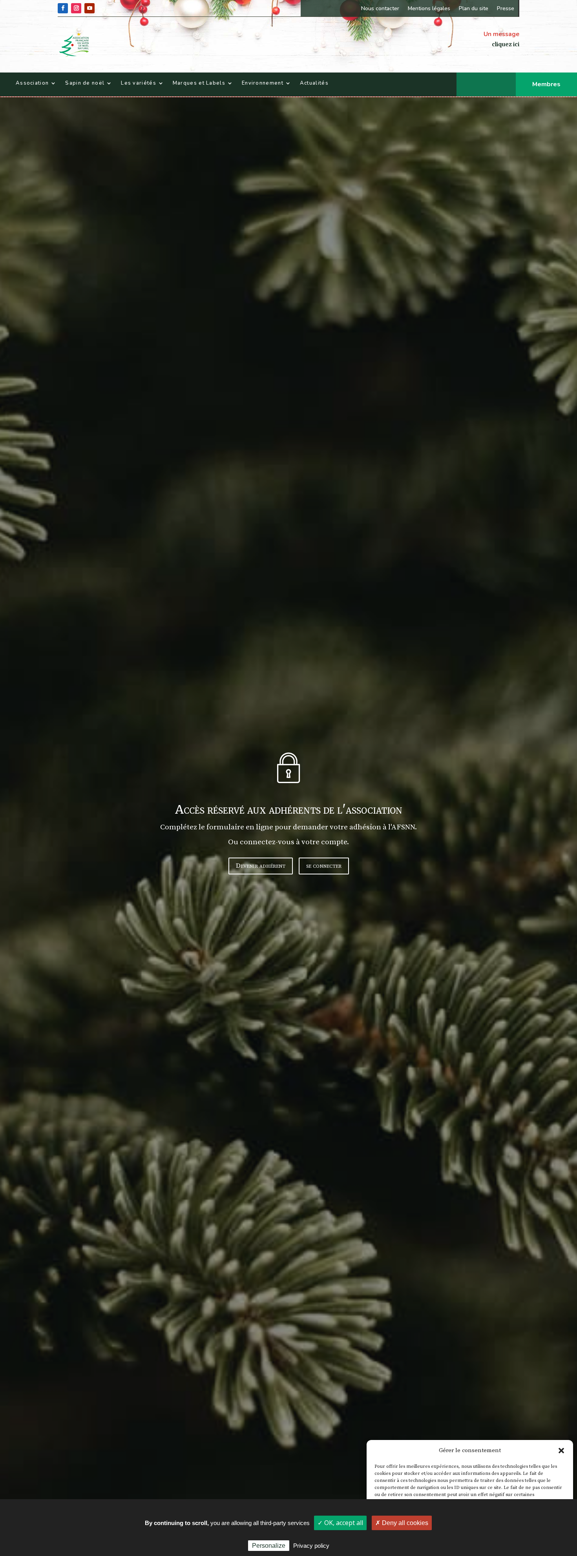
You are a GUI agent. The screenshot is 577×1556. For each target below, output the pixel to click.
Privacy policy (311, 1545)
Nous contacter (380, 8)
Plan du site (473, 8)
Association (32, 83)
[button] (561, 1450)
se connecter (323, 865)
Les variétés (138, 83)
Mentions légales (429, 8)
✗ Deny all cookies (401, 1523)
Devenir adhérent (260, 865)
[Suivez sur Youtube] (89, 8)
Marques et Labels (199, 83)
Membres (546, 84)
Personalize (268, 1545)
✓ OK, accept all (340, 1522)
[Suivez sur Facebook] (63, 8)
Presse (505, 8)
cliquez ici (505, 44)
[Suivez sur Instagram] (76, 8)
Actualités (314, 83)
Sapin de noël (84, 83)
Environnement (262, 83)
